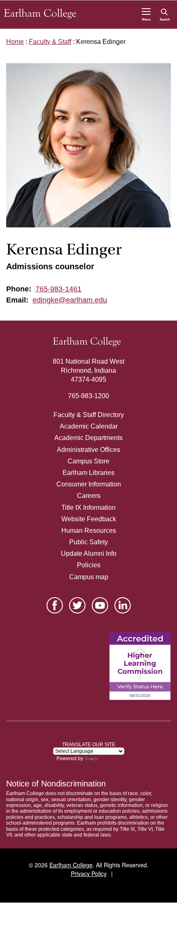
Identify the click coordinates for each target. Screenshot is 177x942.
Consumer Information (88, 484)
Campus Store (88, 461)
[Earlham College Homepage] (40, 13)
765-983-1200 (88, 395)
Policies (88, 565)
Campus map (88, 576)
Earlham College (71, 865)
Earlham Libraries (88, 472)
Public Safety (88, 542)
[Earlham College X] (77, 605)
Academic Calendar (89, 426)
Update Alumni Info (88, 553)
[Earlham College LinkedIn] (122, 605)
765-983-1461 (58, 289)
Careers (88, 495)
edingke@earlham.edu (70, 300)
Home (15, 41)
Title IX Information (88, 507)
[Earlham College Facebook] (55, 605)
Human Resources (88, 530)
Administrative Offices (88, 449)
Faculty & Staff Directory (89, 414)
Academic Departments (88, 437)
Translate (110, 758)
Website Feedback (88, 519)
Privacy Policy (89, 873)
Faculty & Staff (50, 41)
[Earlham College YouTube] (100, 605)
